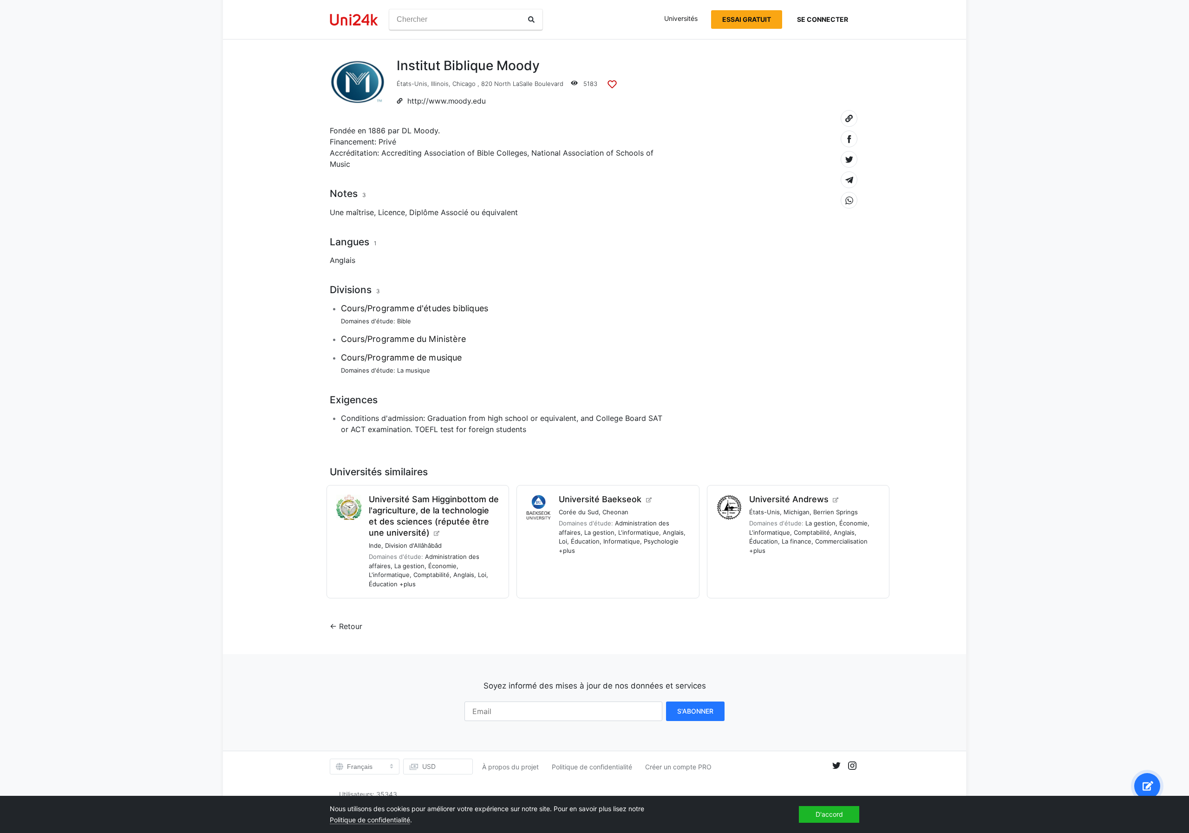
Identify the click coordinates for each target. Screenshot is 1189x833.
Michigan (797, 512)
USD (429, 766)
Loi (482, 574)
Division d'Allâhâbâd (413, 545)
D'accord (829, 814)
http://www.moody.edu (446, 101)
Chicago (464, 83)
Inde (375, 545)
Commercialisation (841, 541)
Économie (442, 566)
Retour (350, 626)
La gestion (409, 566)
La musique (413, 370)
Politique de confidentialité (592, 767)
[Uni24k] (354, 19)
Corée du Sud (579, 512)
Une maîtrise (352, 212)
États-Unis (412, 83)
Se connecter (822, 19)
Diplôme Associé (438, 212)
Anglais (342, 260)
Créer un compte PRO (678, 767)
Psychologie (661, 541)
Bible (404, 321)
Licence (391, 212)
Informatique (621, 541)
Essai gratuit (746, 19)
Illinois (440, 83)
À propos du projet (510, 767)
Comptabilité (431, 574)
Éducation (383, 584)
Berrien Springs (835, 512)
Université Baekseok (600, 499)
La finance (796, 541)
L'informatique (389, 574)
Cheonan (615, 512)
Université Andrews (789, 499)
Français (359, 766)
